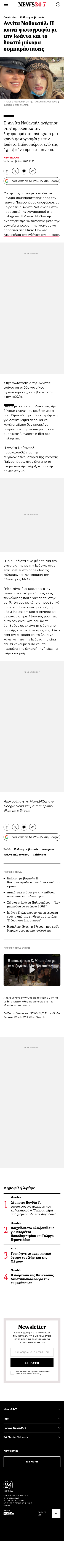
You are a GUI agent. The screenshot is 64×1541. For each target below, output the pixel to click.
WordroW (20, 1017)
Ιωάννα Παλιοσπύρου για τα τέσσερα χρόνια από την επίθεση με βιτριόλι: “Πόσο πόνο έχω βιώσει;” (32, 916)
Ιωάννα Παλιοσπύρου (20, 202)
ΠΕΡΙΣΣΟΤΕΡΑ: (13, 872)
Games (20, 1013)
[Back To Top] (56, 1513)
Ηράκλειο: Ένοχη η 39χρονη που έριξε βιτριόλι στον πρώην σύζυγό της (33, 928)
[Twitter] (15, 171)
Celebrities (10, 17)
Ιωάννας (45, 225)
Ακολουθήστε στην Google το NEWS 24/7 (29, 998)
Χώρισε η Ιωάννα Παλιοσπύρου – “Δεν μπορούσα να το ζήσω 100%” (33, 904)
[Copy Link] (32, 171)
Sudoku (8, 1017)
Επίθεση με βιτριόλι (32, 17)
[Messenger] (24, 171)
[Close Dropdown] (59, 1409)
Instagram (11, 216)
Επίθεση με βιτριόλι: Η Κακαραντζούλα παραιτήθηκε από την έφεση (33, 882)
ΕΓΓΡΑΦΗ (32, 1462)
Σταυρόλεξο (52, 1013)
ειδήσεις (23, 810)
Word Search (36, 1017)
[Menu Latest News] (58, 4)
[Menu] (6, 4)
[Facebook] (7, 171)
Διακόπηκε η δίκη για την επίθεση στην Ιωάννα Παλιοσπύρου (31, 894)
